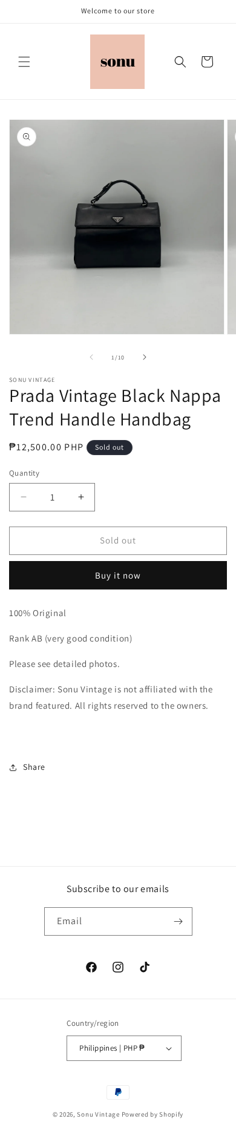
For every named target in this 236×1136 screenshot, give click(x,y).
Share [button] (34, 766)
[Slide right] (144, 357)
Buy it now (118, 575)
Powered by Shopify (153, 1114)
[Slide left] (91, 357)
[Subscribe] (178, 921)
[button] (24, 61)
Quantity (24, 473)
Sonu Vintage (98, 1114)
